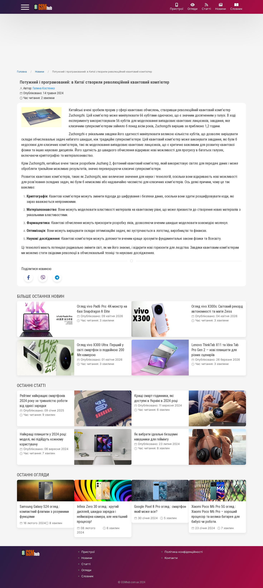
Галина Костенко (44, 88)
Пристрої (176, 9)
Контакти (171, 558)
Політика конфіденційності (184, 552)
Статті (206, 9)
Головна (22, 71)
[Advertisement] (131, 41)
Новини (220, 9)
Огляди (192, 9)
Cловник (236, 9)
